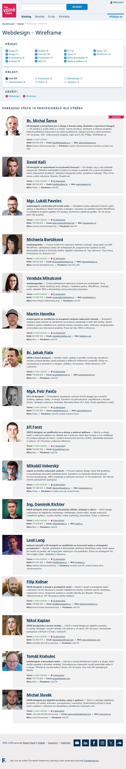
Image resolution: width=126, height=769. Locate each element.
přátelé (41, 743)
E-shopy (13, 61)
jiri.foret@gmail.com (60, 449)
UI (68, 51)
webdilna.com (85, 336)
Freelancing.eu (6, 760)
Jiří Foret (34, 426)
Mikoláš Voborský (43, 465)
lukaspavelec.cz (89, 223)
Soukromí (52, 743)
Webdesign (14, 96)
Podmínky (66, 743)
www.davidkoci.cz (83, 184)
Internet (42, 54)
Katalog (26, 16)
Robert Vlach (29, 743)
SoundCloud (119, 742)
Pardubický (43, 78)
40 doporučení (59, 220)
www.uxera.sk (105, 714)
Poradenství (44, 57)
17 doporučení (59, 446)
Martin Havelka (41, 313)
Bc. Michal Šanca (42, 120)
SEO (40, 61)
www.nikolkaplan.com (91, 640)
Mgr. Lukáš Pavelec (44, 200)
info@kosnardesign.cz (61, 604)
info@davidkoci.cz (60, 184)
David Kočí (36, 161)
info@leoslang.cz (59, 562)
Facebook (94, 742)
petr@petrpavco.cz (60, 411)
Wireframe (31, 96)
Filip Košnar (37, 581)
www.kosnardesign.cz (88, 604)
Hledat (77, 7)
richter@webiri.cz (59, 524)
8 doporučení (58, 520)
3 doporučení (58, 675)
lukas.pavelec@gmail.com (63, 223)
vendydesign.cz (89, 297)
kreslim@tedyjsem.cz (61, 375)
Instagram (102, 742)
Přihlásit (118, 2)
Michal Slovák (39, 694)
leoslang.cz (80, 562)
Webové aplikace (75, 61)
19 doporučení (59, 372)
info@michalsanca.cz (61, 143)
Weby (99, 51)
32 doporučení (59, 181)
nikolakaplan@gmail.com (63, 640)
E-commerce (15, 57)
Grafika (41, 51)
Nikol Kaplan (38, 620)
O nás (51, 16)
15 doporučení (59, 294)
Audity (12, 51)
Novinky (39, 16)
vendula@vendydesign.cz (63, 297)
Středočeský (73, 78)
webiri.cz (79, 524)
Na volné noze (8, 24)
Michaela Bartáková (45, 239)
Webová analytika (76, 57)
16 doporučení (59, 601)
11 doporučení (59, 407)
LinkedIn (85, 742)
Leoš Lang (36, 540)
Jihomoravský (15, 82)
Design (12, 54)
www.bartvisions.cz (90, 262)
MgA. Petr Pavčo (41, 391)
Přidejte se (116, 16)
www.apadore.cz (85, 488)
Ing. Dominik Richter (45, 504)
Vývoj (70, 54)
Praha (41, 82)
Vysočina (71, 82)
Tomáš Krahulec (41, 656)
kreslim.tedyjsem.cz (87, 375)
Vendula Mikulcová (44, 278)
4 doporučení (58, 711)
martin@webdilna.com (61, 336)
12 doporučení (59, 333)
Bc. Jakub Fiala (40, 352)
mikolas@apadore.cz (61, 488)
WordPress (102, 54)
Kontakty (64, 16)
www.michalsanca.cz (87, 143)
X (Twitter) (110, 742)
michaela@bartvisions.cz (62, 262)
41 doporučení (59, 259)
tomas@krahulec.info (61, 679)
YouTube (77, 742)
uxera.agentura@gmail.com (79, 714)
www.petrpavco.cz (84, 411)
